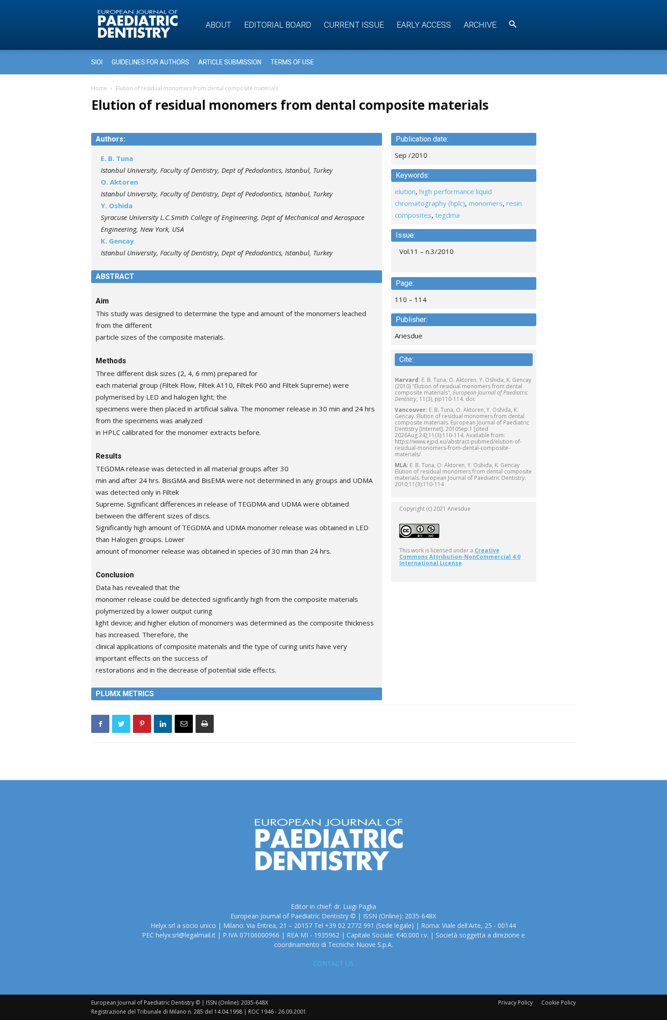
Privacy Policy (515, 1002)
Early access (424, 24)
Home (99, 88)
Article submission (229, 62)
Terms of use (292, 62)
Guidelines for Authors (150, 62)
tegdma (447, 215)
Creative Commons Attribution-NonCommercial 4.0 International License (459, 557)
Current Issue (354, 24)
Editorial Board (277, 24)
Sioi (97, 62)
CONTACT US (333, 963)
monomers (486, 203)
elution (405, 191)
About (218, 24)
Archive (480, 24)
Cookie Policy (558, 1002)
